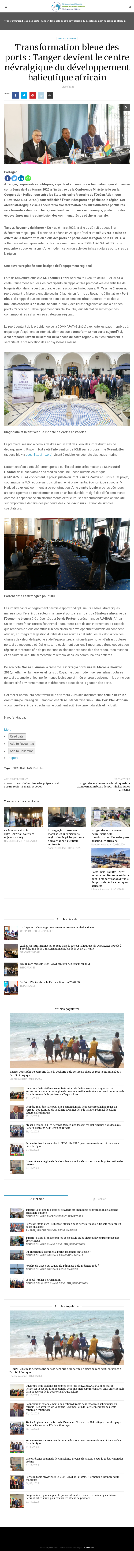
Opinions (52, 1255)
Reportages (45, 931)
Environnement (57, 1216)
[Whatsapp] (28, 178)
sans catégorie (30, 952)
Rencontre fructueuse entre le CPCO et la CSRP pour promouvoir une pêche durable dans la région (73, 1145)
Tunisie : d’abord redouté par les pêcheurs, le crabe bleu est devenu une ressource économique (73, 1239)
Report (13, 758)
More (7, 729)
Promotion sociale (71, 1255)
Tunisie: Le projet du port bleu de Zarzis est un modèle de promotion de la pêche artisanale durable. (72, 1211)
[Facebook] (8, 178)
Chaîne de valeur (57, 1244)
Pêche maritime (67, 1230)
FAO (29, 768)
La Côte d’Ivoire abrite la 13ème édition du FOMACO (50, 982)
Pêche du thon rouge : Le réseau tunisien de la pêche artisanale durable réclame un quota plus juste (73, 1225)
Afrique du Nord (36, 1216)
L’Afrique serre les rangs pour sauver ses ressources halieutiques (57, 927)
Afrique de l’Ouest (67, 38)
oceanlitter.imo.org (38, 454)
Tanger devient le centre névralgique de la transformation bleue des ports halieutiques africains (103, 786)
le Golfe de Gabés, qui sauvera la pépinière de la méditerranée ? (62, 1265)
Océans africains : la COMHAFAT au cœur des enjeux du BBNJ (55, 964)
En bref (30, 1230)
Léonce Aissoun (100, 889)
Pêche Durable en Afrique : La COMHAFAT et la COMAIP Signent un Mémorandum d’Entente (73, 1478)
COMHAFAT (19, 768)
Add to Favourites (22, 743)
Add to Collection (22, 751)
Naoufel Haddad (13, 841)
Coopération (28, 931)
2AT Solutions (88, 1547)
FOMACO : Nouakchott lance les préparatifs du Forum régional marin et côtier (32, 785)
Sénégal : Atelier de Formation (43, 1279)
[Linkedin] (21, 178)
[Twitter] (14, 178)
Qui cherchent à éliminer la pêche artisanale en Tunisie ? (58, 1251)
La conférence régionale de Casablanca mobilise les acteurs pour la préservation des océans (74, 1163)
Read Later (17, 736)
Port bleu (38, 768)
